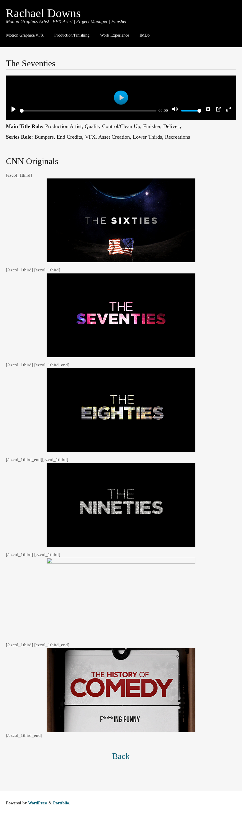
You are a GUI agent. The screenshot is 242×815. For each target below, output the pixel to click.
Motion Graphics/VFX (25, 35)
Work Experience (114, 35)
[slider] (88, 111)
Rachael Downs (43, 13)
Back (121, 756)
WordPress (37, 803)
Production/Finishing (71, 35)
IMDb (145, 35)
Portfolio (61, 803)
